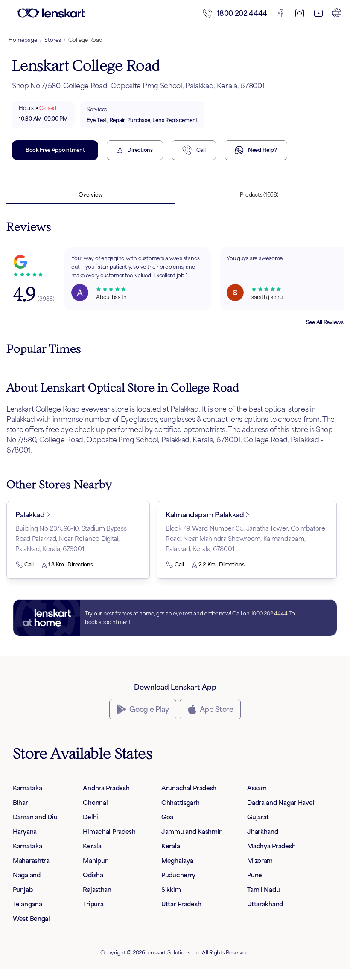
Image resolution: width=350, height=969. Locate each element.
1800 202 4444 (242, 13)
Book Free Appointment (55, 150)
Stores (52, 40)
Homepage (23, 40)
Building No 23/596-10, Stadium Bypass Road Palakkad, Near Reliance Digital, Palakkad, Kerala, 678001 (71, 538)
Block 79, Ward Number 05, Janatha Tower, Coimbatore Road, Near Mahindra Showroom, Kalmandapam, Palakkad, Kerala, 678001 (245, 538)
